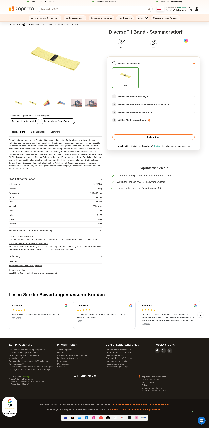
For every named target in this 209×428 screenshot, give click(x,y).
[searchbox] (93, 9)
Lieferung (55, 132)
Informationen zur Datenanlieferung (30, 230)
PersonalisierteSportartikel (41, 24)
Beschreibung (18, 132)
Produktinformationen (22, 179)
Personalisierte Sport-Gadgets (66, 24)
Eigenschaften (38, 132)
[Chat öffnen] (202, 421)
